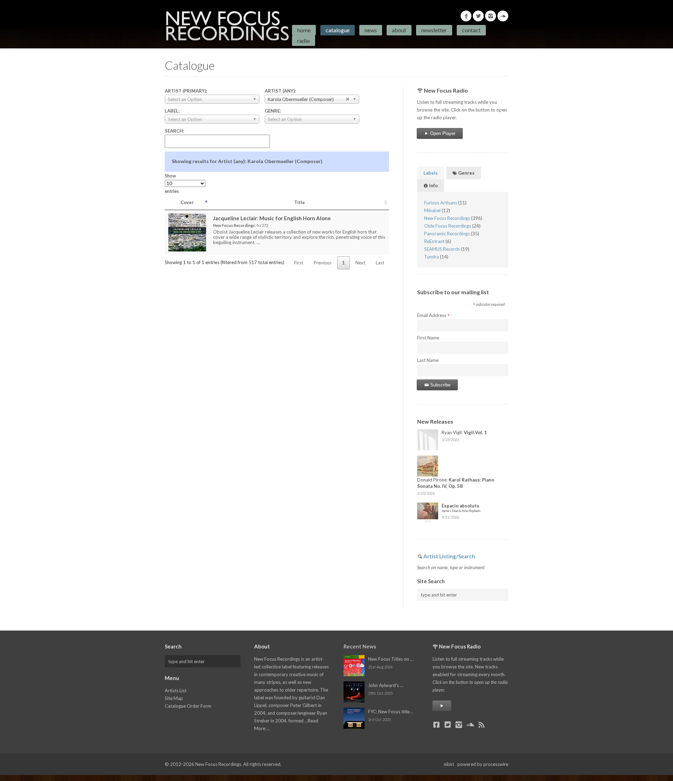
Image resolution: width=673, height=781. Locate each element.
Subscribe (439, 385)
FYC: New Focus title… (390, 711)
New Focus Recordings (447, 218)
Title (299, 202)
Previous (323, 262)
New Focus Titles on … (390, 659)
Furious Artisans (440, 203)
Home (304, 30)
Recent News (360, 646)
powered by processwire (482, 764)
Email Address (433, 315)
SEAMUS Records (442, 249)
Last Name (428, 360)
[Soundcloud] (502, 16)
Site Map (174, 698)
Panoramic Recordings (447, 233)
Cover (187, 202)
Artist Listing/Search (449, 556)
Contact (471, 30)
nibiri (449, 764)
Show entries (172, 183)
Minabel (432, 210)
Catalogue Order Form (188, 706)
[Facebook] (466, 16)
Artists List (175, 690)
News (371, 30)
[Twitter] (478, 16)
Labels (430, 173)
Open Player (442, 133)
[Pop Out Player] (442, 706)
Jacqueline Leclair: (272, 218)
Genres (466, 173)
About (399, 30)
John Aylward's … (385, 685)
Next (360, 262)
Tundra (431, 257)
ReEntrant (434, 241)
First (298, 262)
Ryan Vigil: (464, 432)
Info (433, 185)
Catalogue (337, 30)
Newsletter (434, 30)
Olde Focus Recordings (447, 226)
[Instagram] (490, 16)
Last (380, 262)
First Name (428, 338)
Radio (303, 40)
